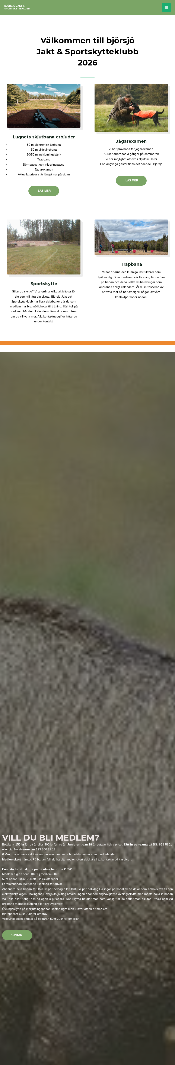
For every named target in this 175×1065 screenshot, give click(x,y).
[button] (166, 1059)
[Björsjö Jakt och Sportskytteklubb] (17, 7)
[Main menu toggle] (166, 7)
